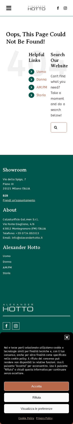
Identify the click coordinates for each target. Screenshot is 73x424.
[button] (67, 337)
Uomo (41, 72)
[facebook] (58, 8)
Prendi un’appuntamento (19, 200)
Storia (41, 95)
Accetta (36, 386)
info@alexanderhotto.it (27, 237)
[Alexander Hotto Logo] (36, 7)
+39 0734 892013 (27, 233)
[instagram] (65, 8)
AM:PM (41, 87)
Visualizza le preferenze (36, 408)
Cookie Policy (26, 418)
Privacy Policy (44, 418)
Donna (41, 79)
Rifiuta (36, 397)
